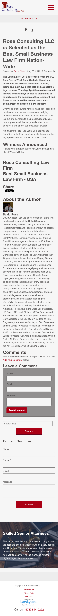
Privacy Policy (29, 593)
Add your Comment (12, 359)
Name (9, 373)
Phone (7, 460)
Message (11, 395)
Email (9, 384)
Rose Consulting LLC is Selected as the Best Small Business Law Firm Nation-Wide (28, 53)
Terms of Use (29, 589)
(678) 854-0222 (29, 18)
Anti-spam (29, 596)
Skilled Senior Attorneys (26, 533)
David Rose (19, 71)
